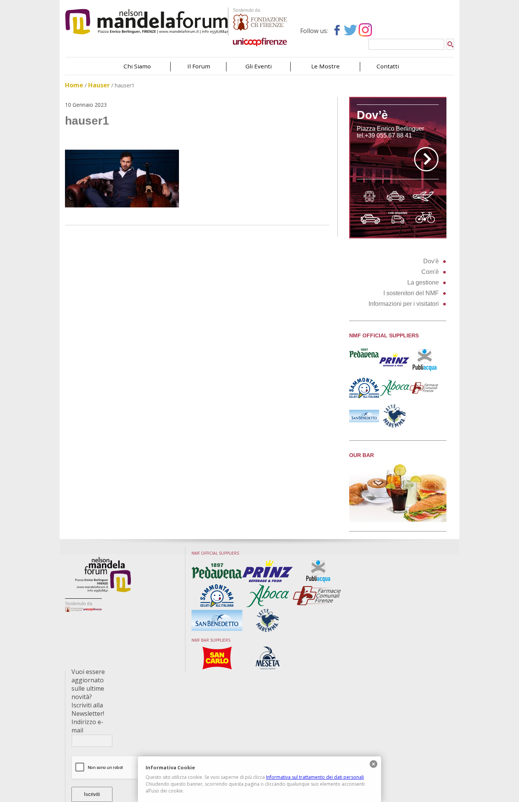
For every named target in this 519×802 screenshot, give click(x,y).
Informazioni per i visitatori (404, 304)
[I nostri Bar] (397, 520)
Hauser (99, 85)
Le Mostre (325, 66)
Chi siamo (137, 66)
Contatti (388, 66)
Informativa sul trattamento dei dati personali (315, 777)
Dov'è (431, 261)
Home (74, 85)
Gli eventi (258, 66)
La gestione (423, 282)
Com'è (430, 272)
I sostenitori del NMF (411, 293)
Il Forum (198, 66)
